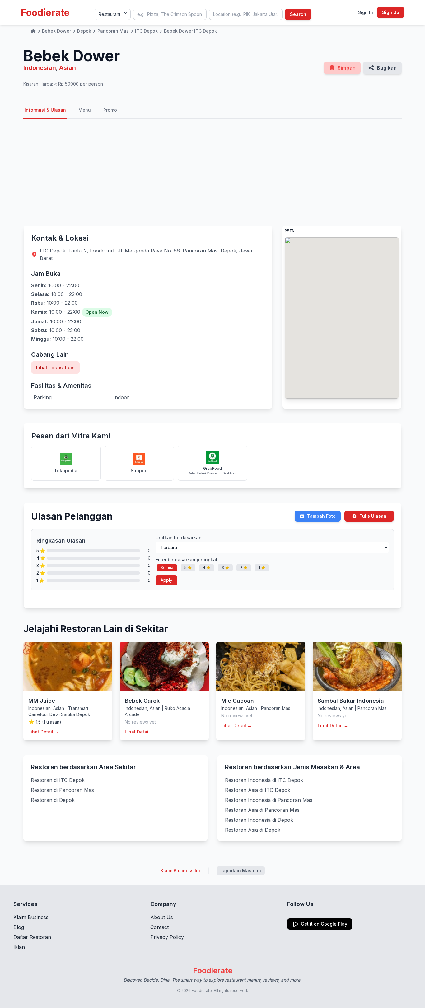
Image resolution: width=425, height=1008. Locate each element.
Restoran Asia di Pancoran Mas (262, 810)
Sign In (365, 12)
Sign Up (390, 12)
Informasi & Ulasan (45, 110)
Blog (18, 927)
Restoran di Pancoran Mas (62, 790)
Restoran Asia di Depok (252, 830)
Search (298, 14)
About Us (161, 917)
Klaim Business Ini (180, 870)
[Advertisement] (212, 172)
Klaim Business (31, 917)
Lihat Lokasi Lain (55, 367)
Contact (159, 927)
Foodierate (45, 12)
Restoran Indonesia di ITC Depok (264, 780)
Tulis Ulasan (372, 516)
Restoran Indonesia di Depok (259, 820)
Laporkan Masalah (240, 870)
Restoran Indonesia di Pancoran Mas (268, 800)
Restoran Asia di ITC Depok (257, 790)
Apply (166, 580)
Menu (84, 110)
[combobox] (170, 14)
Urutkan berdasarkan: (179, 537)
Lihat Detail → (43, 731)
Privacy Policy (167, 937)
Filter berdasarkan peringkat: (187, 559)
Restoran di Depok (53, 800)
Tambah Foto (321, 516)
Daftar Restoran (32, 937)
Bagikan (387, 68)
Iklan (19, 947)
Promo (110, 110)
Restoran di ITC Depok (58, 780)
